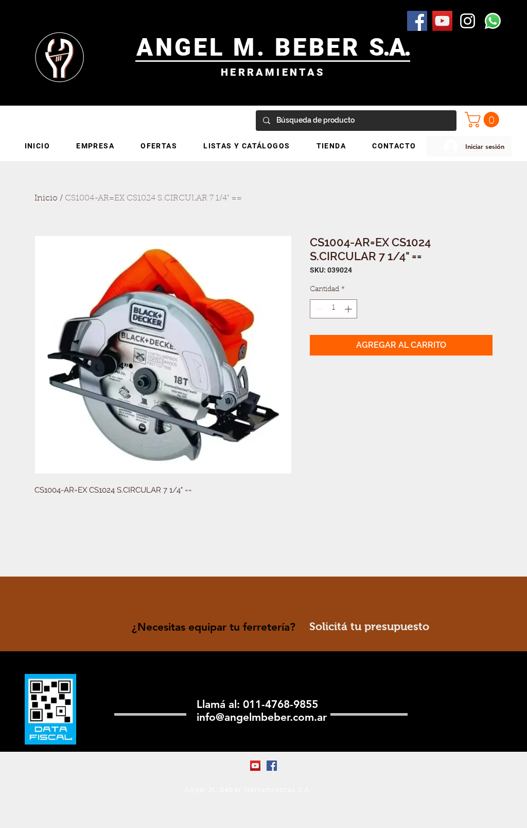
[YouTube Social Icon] (442, 21)
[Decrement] (317, 309)
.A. (396, 47)
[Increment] (349, 309)
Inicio (46, 198)
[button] (484, 119)
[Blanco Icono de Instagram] (468, 21)
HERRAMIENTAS (273, 72)
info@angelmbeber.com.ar (262, 717)
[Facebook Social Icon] (417, 21)
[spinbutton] (333, 309)
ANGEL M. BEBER (253, 47)
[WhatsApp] (493, 21)
